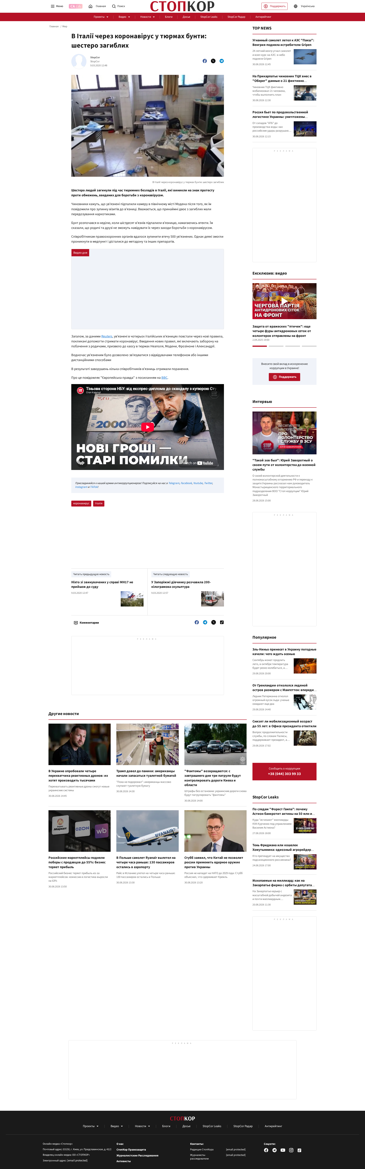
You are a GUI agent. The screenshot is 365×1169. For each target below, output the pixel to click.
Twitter (208, 483)
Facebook (186, 483)
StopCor (95, 57)
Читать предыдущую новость (91, 574)
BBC (164, 377)
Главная (54, 26)
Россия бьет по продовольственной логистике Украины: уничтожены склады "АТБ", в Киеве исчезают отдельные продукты (280, 119)
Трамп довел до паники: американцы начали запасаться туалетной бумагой (146, 773)
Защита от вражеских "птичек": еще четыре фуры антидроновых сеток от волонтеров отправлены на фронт (281, 331)
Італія (98, 503)
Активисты (124, 1161)
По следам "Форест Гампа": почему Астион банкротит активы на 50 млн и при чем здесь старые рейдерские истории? (282, 816)
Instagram (81, 487)
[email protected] (77, 1161)
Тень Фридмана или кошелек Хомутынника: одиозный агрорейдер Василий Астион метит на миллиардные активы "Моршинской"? (283, 852)
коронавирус (81, 503)
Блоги (168, 17)
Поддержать (278, 6)
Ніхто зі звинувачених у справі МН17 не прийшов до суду (102, 584)
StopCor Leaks (208, 17)
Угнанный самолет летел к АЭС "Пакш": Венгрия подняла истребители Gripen (283, 42)
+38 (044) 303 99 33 (284, 774)
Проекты (99, 17)
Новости (145, 17)
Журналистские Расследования (137, 1156)
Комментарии (89, 623)
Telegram (173, 483)
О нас (120, 1144)
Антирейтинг (263, 17)
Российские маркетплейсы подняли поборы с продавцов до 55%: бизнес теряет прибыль (77, 862)
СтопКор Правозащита (131, 1150)
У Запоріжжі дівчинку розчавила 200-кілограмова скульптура (181, 584)
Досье (186, 17)
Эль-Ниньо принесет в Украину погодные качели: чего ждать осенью (284, 651)
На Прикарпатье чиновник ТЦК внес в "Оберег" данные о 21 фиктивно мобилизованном (282, 81)
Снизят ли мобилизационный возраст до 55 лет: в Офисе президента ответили (284, 723)
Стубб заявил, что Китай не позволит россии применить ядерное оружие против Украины (213, 862)
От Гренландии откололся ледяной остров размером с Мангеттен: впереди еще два (283, 690)
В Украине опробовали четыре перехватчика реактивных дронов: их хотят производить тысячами (78, 776)
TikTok (94, 487)
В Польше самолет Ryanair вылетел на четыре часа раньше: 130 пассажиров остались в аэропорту (145, 862)
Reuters (106, 336)
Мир (64, 26)
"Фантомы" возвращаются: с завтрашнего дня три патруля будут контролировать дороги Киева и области (212, 778)
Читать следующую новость (170, 574)
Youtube (198, 483)
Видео (122, 17)
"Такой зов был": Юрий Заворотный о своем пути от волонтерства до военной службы (284, 465)
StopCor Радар (236, 17)
